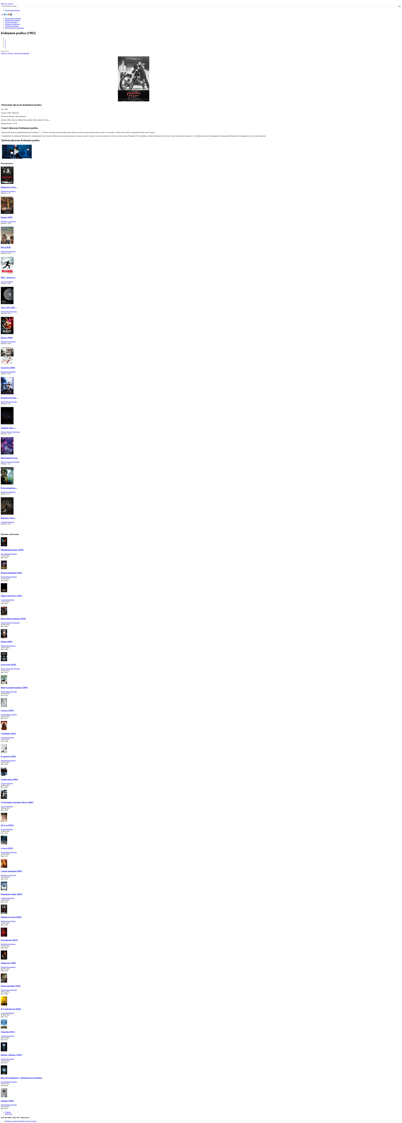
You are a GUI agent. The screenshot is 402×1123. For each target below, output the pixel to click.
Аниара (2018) (7, 1101)
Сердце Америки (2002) (11, 871)
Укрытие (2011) (8, 1032)
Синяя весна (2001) (9, 779)
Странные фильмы (7, 522)
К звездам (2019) (8, 756)
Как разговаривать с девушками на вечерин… (22, 1078)
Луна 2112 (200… (8, 307)
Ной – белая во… (8, 277)
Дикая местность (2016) (11, 596)
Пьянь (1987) (7, 217)
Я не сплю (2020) (8, 664)
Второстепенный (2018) (11, 573)
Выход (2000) (7, 338)
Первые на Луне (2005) (11, 917)
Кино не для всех (7, 3)
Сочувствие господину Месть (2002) (17, 802)
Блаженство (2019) (9, 940)
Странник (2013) (8, 733)
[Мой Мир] (11, 14)
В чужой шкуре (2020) (11, 1009)
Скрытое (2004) (8, 368)
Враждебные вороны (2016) (13, 619)
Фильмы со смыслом (8, 221)
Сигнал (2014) (7, 710)
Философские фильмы (9, 311)
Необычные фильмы (22, 53)
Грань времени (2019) (10, 986)
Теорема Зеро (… (8, 428)
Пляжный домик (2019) (11, 894)
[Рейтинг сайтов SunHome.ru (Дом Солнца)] (21, 1121)
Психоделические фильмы (10, 432)
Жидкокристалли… (10, 458)
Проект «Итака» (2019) (11, 1055)
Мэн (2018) (6, 247)
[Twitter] (7, 14)
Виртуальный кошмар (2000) (14, 687)
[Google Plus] (9, 14)
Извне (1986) (6, 642)
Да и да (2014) (7, 825)
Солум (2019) (7, 848)
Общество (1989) (8, 963)
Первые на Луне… (9, 187)
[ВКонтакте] (4, 14)
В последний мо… (9, 488)
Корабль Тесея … (9, 518)
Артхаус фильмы (7, 281)
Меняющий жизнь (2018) (12, 550)
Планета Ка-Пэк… (9, 398)
